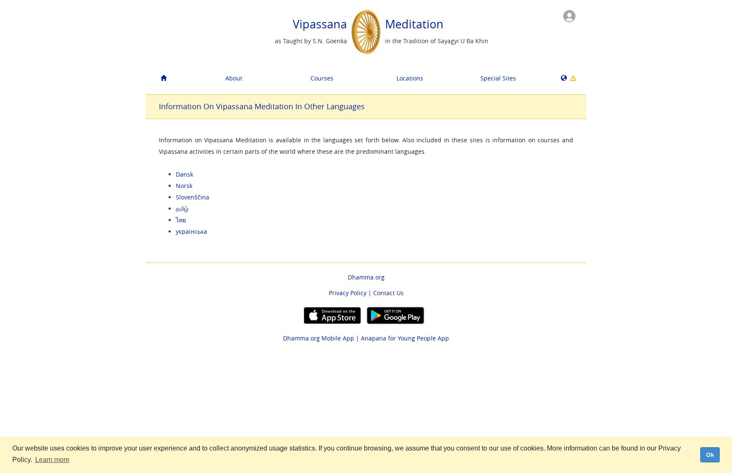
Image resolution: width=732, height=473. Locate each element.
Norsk (184, 186)
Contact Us (388, 293)
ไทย (181, 220)
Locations (409, 78)
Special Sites (498, 78)
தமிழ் (182, 209)
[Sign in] (569, 15)
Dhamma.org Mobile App (318, 338)
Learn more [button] (52, 459)
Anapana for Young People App (405, 338)
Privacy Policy (347, 293)
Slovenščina (192, 197)
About (233, 78)
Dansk (184, 174)
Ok (710, 454)
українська (191, 231)
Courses (322, 78)
